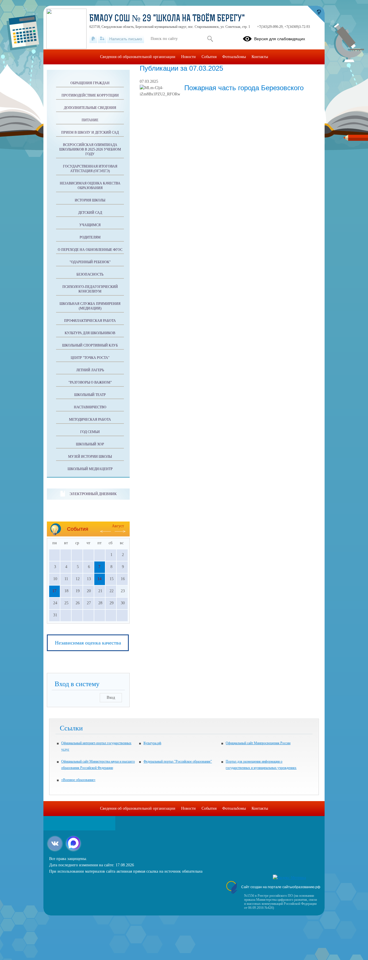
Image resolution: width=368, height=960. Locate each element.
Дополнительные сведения (90, 108)
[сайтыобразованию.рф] (316, 14)
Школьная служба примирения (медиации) (90, 306)
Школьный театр (90, 395)
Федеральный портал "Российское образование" (177, 761)
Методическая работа (90, 420)
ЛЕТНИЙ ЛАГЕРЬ (90, 370)
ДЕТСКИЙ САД (90, 213)
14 (99, 579)
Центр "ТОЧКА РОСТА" (90, 358)
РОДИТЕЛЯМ (90, 237)
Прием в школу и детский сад (90, 132)
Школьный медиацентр (90, 469)
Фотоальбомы (234, 57)
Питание (90, 120)
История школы (90, 200)
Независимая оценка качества (88, 643)
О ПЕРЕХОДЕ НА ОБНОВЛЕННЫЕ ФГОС (90, 250)
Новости (188, 57)
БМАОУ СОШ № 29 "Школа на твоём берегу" (167, 19)
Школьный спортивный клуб (90, 345)
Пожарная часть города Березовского (244, 88)
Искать (210, 38)
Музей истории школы (90, 457)
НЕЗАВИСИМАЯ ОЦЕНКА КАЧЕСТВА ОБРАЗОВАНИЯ (90, 185)
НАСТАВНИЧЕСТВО (90, 407)
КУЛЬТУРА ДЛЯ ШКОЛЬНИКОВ (90, 333)
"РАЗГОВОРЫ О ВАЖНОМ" (90, 382)
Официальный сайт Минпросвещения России (258, 743)
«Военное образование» (78, 780)
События (209, 57)
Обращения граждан (90, 83)
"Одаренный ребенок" (90, 262)
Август (118, 526)
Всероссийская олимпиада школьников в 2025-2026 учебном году (90, 149)
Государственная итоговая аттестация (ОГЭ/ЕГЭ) (90, 168)
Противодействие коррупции (90, 95)
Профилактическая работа (90, 321)
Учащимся (90, 225)
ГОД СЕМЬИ (90, 432)
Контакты (260, 57)
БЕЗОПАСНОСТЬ (89, 274)
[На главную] (93, 38)
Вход (111, 697)
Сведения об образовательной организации (137, 57)
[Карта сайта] (102, 38)
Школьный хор (90, 444)
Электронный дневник (93, 494)
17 (54, 591)
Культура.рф (152, 743)
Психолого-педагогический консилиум (90, 289)
